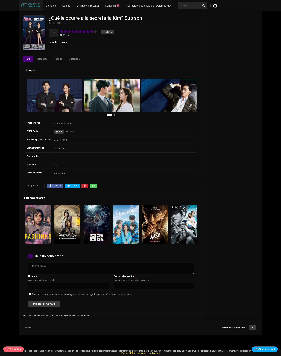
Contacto (51, 5)
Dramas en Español (88, 5)
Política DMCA (128, 353)
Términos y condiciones (148, 353)
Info (28, 59)
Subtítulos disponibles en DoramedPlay (148, 5)
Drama (64, 42)
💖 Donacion (13, 349)
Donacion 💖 (112, 5)
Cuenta (66, 5)
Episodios (42, 59)
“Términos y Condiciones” (233, 327)
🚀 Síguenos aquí (265, 349)
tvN (65, 23)
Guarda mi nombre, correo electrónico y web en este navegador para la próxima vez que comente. (82, 294)
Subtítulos (74, 59)
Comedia (53, 42)
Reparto (58, 59)
